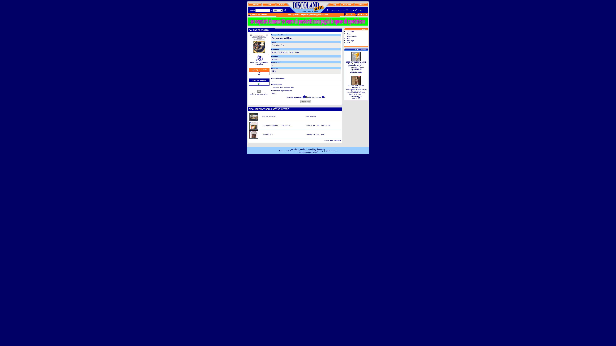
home (290, 15)
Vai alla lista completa (332, 140)
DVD (348, 43)
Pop (348, 38)
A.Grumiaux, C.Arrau (356, 67)
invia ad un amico (314, 97)
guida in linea (322, 15)
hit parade (305, 15)
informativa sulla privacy (313, 151)
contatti (313, 15)
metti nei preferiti (259, 80)
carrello (352, 11)
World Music (352, 36)
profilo (360, 11)
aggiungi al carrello (259, 70)
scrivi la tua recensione (259, 94)
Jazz (349, 34)
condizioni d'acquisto (337, 11)
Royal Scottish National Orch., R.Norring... (356, 92)
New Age (350, 40)
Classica (350, 32)
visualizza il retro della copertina (259, 63)
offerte (296, 15)
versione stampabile (295, 97)
